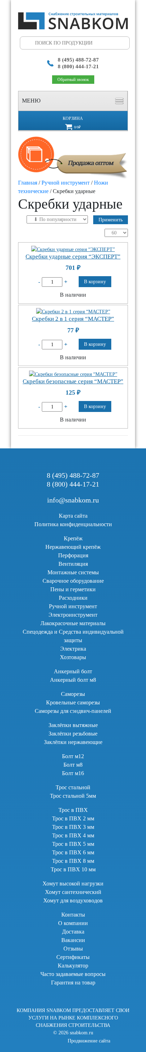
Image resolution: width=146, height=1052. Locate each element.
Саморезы (73, 694)
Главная (27, 183)
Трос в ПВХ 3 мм (73, 827)
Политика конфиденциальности (73, 524)
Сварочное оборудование (73, 581)
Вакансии (73, 940)
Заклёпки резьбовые (73, 734)
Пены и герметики (73, 589)
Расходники (73, 598)
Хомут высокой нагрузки (73, 883)
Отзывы (73, 949)
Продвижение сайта (89, 1041)
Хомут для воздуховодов (73, 900)
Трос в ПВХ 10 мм (73, 869)
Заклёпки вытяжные (73, 725)
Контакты (73, 915)
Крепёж (73, 538)
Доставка (73, 932)
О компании (73, 923)
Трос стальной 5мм (73, 796)
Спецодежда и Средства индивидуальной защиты (73, 636)
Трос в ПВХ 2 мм (73, 818)
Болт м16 (73, 773)
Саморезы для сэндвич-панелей (73, 711)
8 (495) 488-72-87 (78, 60)
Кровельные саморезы (73, 702)
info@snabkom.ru (73, 500)
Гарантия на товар (73, 983)
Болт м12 (73, 756)
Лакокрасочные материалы (73, 623)
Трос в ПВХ (73, 810)
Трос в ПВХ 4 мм (73, 835)
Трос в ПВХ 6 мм (73, 852)
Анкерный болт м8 (73, 680)
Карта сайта (73, 516)
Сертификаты (73, 957)
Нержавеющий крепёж (73, 547)
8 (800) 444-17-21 (78, 66)
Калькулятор (73, 966)
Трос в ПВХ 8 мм (73, 861)
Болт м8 (73, 765)
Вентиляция (73, 564)
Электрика (73, 649)
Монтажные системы (73, 572)
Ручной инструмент (65, 183)
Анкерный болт (73, 671)
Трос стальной (73, 787)
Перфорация (73, 555)
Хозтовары (73, 657)
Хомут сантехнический (73, 892)
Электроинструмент (73, 615)
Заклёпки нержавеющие (73, 742)
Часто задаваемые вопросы (73, 974)
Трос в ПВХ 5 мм (73, 844)
